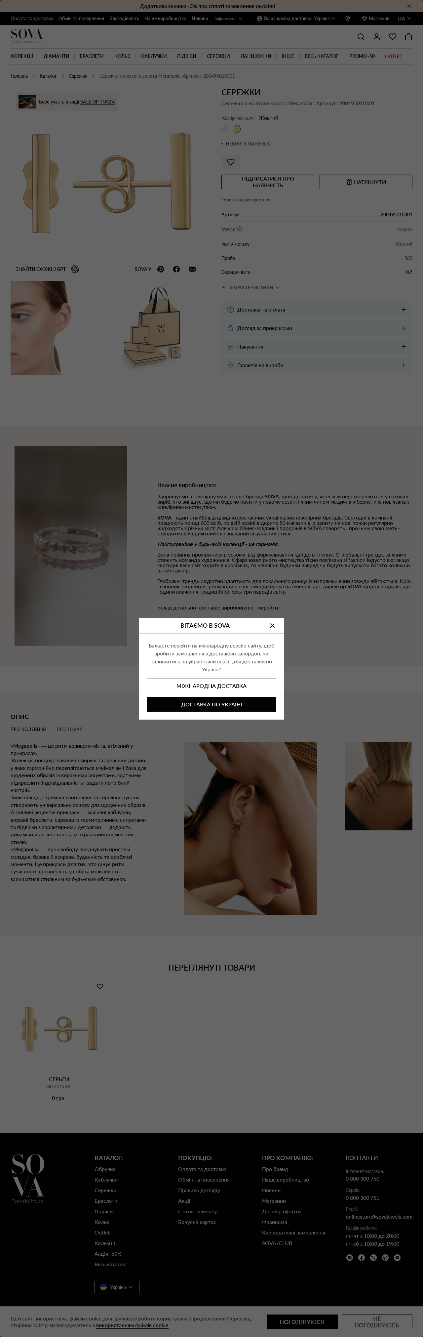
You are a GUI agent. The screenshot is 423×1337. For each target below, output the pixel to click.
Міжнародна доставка (211, 686)
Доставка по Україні (211, 704)
